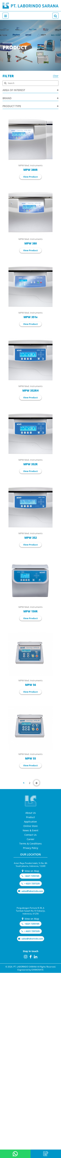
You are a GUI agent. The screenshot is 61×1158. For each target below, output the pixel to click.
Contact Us (30, 834)
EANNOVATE (38, 969)
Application (30, 821)
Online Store (30, 826)
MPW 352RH (30, 390)
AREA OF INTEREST (14, 90)
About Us (30, 812)
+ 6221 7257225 (32, 883)
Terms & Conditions (30, 843)
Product (30, 817)
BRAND (7, 98)
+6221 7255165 (31, 876)
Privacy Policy (30, 848)
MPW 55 (30, 758)
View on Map (31, 871)
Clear (55, 75)
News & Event (30, 830)
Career (30, 839)
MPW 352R (30, 464)
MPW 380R (30, 170)
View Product (30, 176)
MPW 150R (30, 611)
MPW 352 (30, 538)
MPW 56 (30, 685)
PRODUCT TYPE (12, 106)
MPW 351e (31, 317)
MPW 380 (30, 243)
